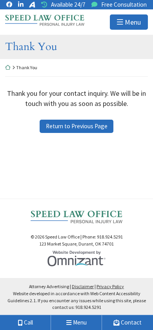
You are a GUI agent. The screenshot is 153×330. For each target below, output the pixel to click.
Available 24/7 (68, 4)
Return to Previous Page (76, 126)
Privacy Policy (110, 286)
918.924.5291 (88, 307)
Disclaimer (83, 286)
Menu (133, 22)
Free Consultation (124, 4)
